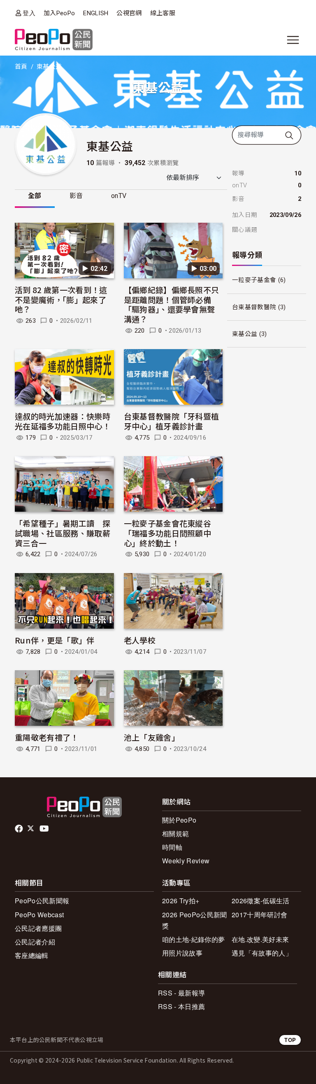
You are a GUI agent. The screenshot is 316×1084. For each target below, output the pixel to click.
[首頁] (54, 40)
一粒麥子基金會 (254, 280)
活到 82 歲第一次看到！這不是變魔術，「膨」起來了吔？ (61, 299)
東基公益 (244, 334)
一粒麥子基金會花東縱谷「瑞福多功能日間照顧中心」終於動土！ (167, 533)
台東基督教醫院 (254, 307)
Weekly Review (185, 860)
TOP (290, 1040)
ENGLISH (95, 13)
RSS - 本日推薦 (181, 1006)
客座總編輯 (32, 955)
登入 (29, 13)
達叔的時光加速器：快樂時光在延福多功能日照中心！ (62, 420)
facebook (19, 829)
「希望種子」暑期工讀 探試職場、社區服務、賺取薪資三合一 (62, 533)
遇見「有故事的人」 (262, 953)
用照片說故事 (182, 953)
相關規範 (175, 833)
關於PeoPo (179, 820)
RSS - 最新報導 (181, 993)
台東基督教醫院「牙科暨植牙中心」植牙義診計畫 (171, 420)
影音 (76, 196)
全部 (35, 196)
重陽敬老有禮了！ (47, 737)
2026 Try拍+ (180, 900)
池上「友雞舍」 (151, 737)
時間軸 (172, 847)
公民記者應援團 (38, 928)
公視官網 (129, 13)
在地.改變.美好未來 (260, 939)
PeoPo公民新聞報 (42, 900)
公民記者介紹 (35, 941)
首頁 (21, 66)
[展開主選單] (293, 40)
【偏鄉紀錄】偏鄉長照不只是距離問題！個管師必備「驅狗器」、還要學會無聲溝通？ (171, 304)
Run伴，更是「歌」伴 (55, 640)
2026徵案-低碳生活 (261, 900)
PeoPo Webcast (39, 914)
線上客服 (162, 13)
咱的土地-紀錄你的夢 (193, 939)
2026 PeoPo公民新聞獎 (194, 920)
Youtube (45, 829)
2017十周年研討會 (259, 914)
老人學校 (140, 640)
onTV (118, 196)
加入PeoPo (59, 13)
